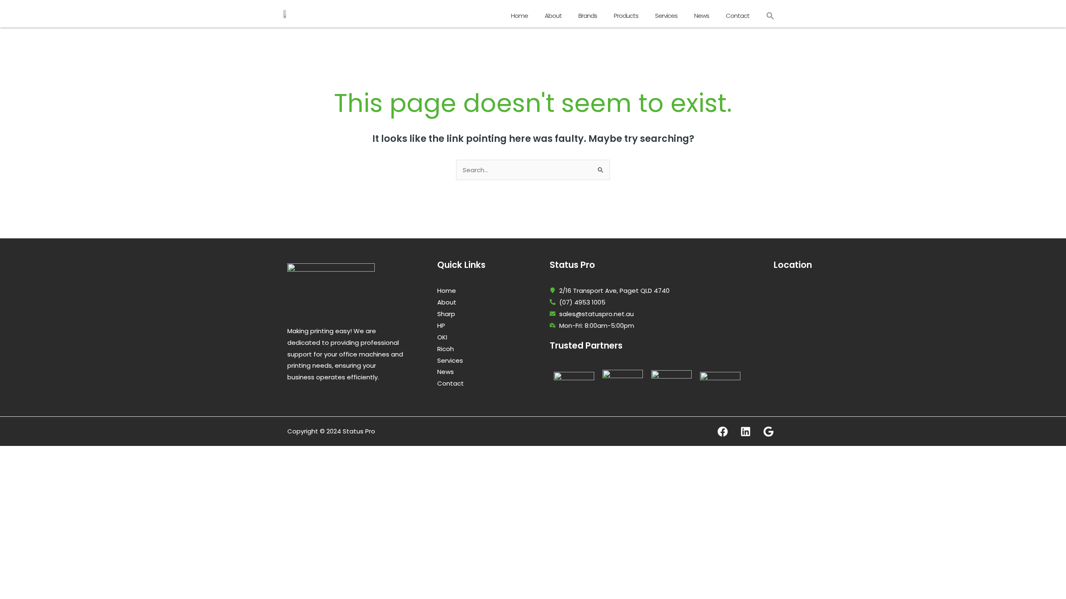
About (553, 15)
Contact (738, 15)
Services (666, 15)
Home (519, 15)
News (701, 15)
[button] (770, 15)
